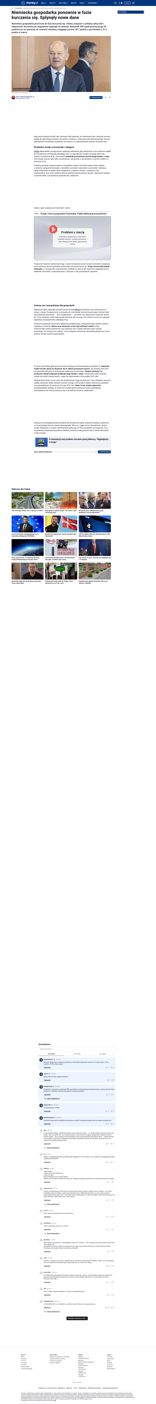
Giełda (43, 3)
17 (109, 1217)
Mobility (74, 3)
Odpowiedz (47, 1067)
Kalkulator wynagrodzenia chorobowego (59, 1356)
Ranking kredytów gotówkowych (86, 1362)
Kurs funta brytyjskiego (26, 1368)
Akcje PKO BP (110, 1358)
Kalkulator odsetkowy (55, 1362)
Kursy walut (24, 1358)
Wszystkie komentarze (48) (76, 1318)
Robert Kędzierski (26, 97)
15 (109, 1282)
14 (113, 1111)
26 (109, 1266)
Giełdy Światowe (111, 1368)
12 (113, 1162)
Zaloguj (127, 3)
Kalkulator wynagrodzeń (56, 1360)
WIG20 (108, 1360)
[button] (120, 3)
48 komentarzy (97, 97)
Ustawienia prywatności (110, 1388)
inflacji (77, 310)
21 (113, 1143)
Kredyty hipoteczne (83, 1365)
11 (109, 1229)
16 (108, 1111)
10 (113, 1067)
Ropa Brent (109, 1366)
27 (108, 1067)
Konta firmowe (82, 1376)
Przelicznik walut (25, 1366)
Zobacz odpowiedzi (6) (53, 1311)
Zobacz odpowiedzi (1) (53, 1098)
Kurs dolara (24, 1364)
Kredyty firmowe (82, 1373)
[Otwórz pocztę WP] (115, 3)
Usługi (36, 151)
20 (108, 1162)
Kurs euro (23, 1360)
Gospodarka (92, 3)
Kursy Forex (110, 1364)
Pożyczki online (82, 1369)
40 (113, 1307)
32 (109, 1094)
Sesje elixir (109, 1362)
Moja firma (63, 3)
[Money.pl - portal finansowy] (33, 3)
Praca (82, 3)
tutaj (55, 1400)
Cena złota (109, 1356)
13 (113, 1124)
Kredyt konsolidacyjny (83, 1358)
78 (108, 1143)
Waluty (52, 3)
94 (108, 1307)
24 (108, 1124)
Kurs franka (24, 1362)
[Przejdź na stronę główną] (23, 4)
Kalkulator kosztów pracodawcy (57, 1358)
